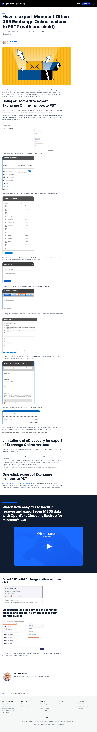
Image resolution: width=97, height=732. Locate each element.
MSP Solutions (25, 706)
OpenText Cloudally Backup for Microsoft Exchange (16, 483)
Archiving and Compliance (8, 710)
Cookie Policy (32, 721)
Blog (6, 693)
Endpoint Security (6, 704)
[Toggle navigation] (93, 3)
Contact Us (87, 3)
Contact (51, 721)
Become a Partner (44, 708)
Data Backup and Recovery (9, 708)
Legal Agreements (71, 721)
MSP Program (43, 706)
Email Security (5, 706)
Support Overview (63, 704)
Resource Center (82, 704)
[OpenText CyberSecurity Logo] (13, 3)
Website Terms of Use (60, 721)
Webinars (80, 708)
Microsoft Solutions (26, 704)
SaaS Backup (5, 712)
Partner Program (44, 704)
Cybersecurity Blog (83, 706)
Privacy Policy (24, 721)
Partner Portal (43, 710)
